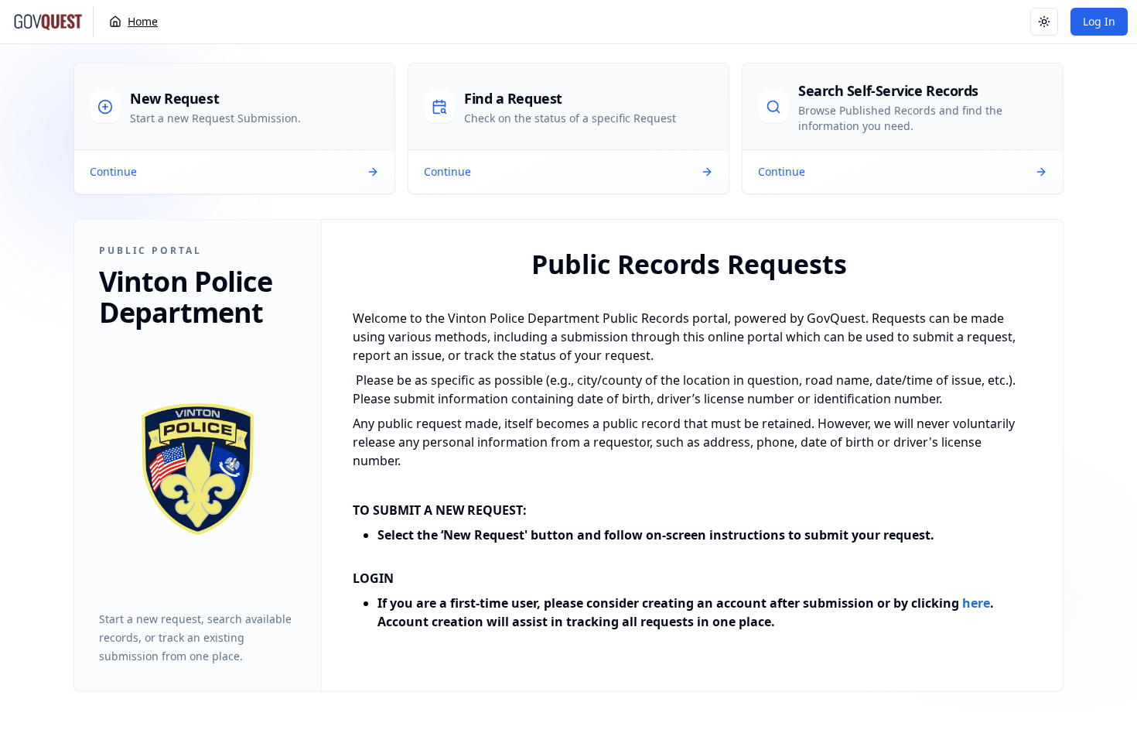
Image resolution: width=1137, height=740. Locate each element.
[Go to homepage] (48, 21)
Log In (1099, 21)
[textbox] (689, 438)
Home (143, 21)
